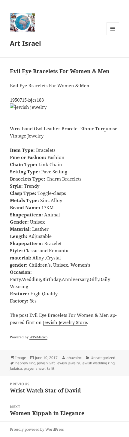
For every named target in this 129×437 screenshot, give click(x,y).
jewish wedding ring (98, 363)
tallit (50, 368)
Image (20, 357)
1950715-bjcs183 (27, 100)
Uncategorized (103, 357)
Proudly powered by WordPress (37, 429)
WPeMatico (38, 337)
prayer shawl (34, 368)
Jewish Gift (46, 363)
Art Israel (25, 43)
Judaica (16, 368)
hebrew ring (25, 363)
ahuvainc (74, 357)
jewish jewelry (68, 363)
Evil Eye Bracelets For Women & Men (69, 315)
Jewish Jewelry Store (65, 322)
